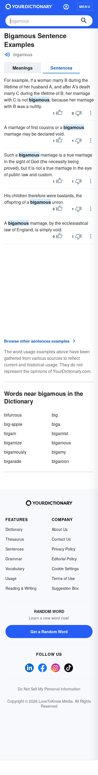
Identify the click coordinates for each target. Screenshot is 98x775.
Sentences (61, 68)
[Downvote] (78, 113)
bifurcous (13, 415)
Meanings (23, 68)
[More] (90, 113)
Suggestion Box (65, 588)
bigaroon (60, 461)
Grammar (13, 558)
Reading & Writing (20, 588)
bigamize (13, 442)
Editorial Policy (64, 558)
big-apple (13, 424)
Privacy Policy (63, 549)
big (55, 415)
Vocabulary (14, 568)
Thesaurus (14, 539)
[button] (66, 6)
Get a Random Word (49, 631)
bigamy (59, 452)
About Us (60, 529)
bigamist (60, 433)
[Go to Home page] (28, 6)
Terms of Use (63, 578)
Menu (84, 6)
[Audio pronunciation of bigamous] (7, 54)
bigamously (15, 452)
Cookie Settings (65, 568)
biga (56, 424)
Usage (11, 578)
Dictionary (14, 529)
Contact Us (61, 539)
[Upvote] (59, 113)
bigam (10, 433)
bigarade (12, 461)
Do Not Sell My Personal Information (49, 689)
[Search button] (84, 21)
